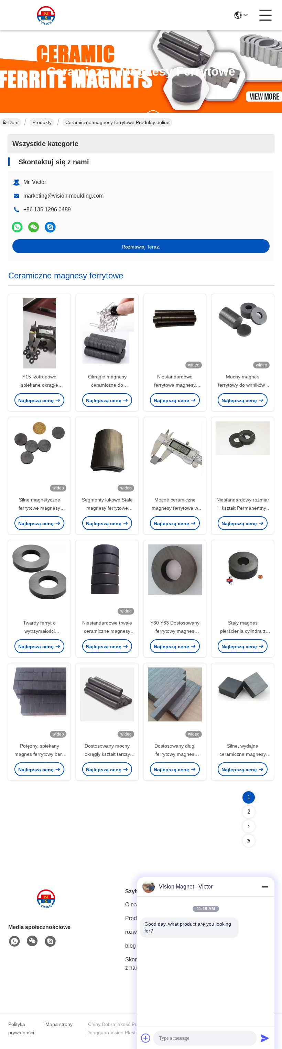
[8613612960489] (14, 941)
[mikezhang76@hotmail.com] (50, 227)
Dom (13, 122)
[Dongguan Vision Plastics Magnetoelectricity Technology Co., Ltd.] (46, 15)
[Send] (264, 1038)
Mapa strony (59, 1024)
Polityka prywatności (21, 1028)
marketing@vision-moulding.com (63, 196)
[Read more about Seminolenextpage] (248, 826)
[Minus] (265, 887)
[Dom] (46, 907)
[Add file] (146, 1038)
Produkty (42, 122)
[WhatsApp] (17, 227)
